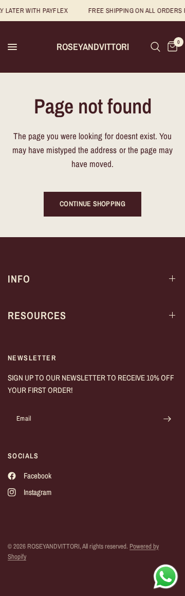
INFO (19, 279)
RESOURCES (37, 315)
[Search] (155, 46)
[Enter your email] (167, 419)
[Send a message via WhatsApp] (166, 576)
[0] (170, 46)
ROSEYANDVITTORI (93, 47)
